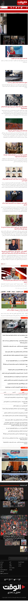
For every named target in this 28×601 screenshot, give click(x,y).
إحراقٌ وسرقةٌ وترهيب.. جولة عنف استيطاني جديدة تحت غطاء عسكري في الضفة (14, 342)
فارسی (3, 2)
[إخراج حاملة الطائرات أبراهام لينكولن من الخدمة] (14, 75)
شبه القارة (2, 571)
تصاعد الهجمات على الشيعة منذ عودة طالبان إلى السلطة (15, 377)
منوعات (13, 291)
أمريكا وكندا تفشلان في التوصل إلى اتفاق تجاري (17, 431)
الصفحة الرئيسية (21, 562)
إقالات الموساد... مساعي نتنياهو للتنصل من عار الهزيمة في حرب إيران (15, 402)
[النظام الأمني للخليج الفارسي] (15, 455)
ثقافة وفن (3, 291)
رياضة (26, 291)
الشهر (5, 392)
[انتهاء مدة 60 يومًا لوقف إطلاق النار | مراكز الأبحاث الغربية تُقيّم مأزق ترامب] (6, 42)
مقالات (10, 565)
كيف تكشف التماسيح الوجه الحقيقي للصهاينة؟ (17, 131)
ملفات (26, 448)
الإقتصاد (8, 291)
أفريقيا (1, 564)
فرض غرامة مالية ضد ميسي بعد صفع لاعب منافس (17, 310)
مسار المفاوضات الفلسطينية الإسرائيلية (19, 471)
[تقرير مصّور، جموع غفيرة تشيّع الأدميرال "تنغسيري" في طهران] (21, 504)
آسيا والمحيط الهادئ (3, 569)
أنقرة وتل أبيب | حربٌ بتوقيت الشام (20, 406)
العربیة (3, 0)
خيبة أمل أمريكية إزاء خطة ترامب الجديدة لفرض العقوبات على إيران (15, 416)
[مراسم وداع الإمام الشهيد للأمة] (14, 494)
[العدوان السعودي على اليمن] (15, 479)
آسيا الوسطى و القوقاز (4, 573)
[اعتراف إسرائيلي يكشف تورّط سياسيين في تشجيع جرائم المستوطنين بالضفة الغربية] (14, 99)
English (2, 5)
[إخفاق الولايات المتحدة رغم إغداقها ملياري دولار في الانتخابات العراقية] (14, 273)
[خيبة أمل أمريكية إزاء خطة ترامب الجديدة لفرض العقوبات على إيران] (21, 42)
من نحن (19, 565)
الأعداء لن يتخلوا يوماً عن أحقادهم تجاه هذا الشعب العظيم (15, 380)
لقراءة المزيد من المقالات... (4, 264)
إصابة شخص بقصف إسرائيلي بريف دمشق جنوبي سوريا (16, 352)
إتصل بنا (19, 564)
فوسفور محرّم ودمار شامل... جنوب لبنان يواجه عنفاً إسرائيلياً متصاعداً (15, 347)
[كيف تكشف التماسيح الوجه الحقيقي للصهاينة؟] (14, 124)
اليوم (23, 392)
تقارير (10, 564)
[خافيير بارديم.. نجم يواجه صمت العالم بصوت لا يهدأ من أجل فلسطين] (14, 196)
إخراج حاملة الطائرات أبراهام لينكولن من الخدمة (17, 82)
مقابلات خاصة (24, 266)
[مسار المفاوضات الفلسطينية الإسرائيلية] (15, 467)
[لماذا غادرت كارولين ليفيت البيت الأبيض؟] (14, 51)
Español (2, 4)
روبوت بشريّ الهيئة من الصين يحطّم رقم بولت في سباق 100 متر (15, 365)
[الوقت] (22, 3)
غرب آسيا (2, 562)
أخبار (26, 318)
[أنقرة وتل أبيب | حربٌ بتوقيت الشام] (13, 38)
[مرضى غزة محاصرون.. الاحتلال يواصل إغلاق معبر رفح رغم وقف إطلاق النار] (23, 549)
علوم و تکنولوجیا (19, 291)
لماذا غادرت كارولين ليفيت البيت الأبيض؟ (19, 58)
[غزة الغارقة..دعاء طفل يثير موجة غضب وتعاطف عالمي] (23, 542)
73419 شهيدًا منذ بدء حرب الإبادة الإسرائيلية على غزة (16, 361)
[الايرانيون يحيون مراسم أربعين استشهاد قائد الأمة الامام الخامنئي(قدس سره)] (14, 504)
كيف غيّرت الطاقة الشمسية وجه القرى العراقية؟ (17, 370)
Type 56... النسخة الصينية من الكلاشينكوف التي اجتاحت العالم (14, 373)
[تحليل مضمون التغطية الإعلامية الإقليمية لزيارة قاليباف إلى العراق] (13, 42)
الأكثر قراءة (25, 390)
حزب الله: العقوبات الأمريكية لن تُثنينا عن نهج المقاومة (16, 387)
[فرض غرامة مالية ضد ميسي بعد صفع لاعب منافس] (14, 300)
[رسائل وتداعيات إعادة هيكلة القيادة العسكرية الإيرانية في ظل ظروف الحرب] (14, 172)
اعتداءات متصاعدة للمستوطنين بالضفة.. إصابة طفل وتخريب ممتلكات (15, 356)
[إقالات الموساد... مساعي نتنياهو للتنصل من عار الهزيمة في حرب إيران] (6, 38)
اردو (3, 1)
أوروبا (1, 565)
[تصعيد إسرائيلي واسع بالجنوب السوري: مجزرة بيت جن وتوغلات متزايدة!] (16, 542)
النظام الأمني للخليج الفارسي (21, 459)
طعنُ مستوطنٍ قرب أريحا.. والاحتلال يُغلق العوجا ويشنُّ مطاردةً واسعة (15, 11)
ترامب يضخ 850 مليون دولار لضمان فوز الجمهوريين (17, 384)
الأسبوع (14, 392)
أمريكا (1, 567)
